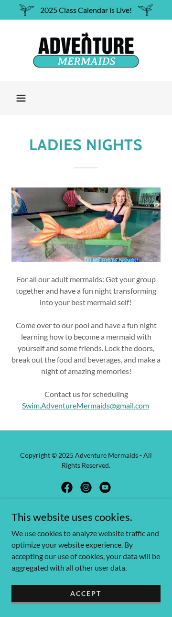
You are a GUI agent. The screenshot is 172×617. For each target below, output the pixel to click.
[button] (21, 98)
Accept (85, 593)
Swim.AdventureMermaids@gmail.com (85, 405)
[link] (86, 50)
